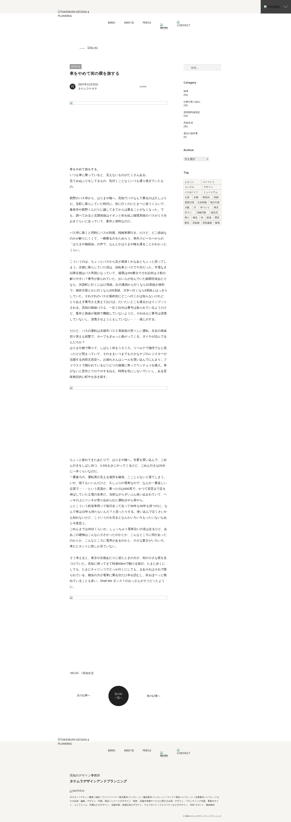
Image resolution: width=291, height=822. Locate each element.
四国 (216, 197)
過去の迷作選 (191, 133)
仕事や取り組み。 (193, 101)
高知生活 (75, 66)
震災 (217, 217)
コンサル (189, 187)
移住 (195, 217)
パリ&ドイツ (191, 192)
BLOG (75, 673)
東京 (216, 207)
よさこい (189, 182)
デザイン (208, 187)
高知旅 (196, 222)
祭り (187, 217)
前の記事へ (153, 695)
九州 (187, 197)
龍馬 (217, 222)
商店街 (206, 197)
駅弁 (187, 222)
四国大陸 (189, 202)
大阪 (187, 207)
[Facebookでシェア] (159, 86)
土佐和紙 (202, 202)
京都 (196, 197)
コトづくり (208, 182)
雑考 (186, 91)
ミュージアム (210, 192)
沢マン (188, 212)
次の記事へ (83, 695)
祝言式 (214, 212)
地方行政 (215, 202)
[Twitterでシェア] (152, 86)
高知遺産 (207, 222)
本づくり (205, 207)
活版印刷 (201, 212)
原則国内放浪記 (192, 112)
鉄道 (209, 217)
